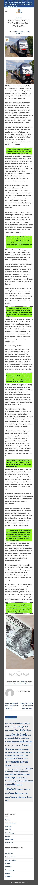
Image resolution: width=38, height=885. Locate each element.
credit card (21, 730)
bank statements (10, 723)
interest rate (12, 761)
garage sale (14, 755)
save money (16, 793)
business (7, 863)
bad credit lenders (10, 860)
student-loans (9, 842)
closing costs (22, 726)
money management (10, 769)
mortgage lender (23, 774)
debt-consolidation (10, 823)
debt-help (8, 826)
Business (19, 723)
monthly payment (21, 769)
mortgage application (20, 771)
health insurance (20, 758)
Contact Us (8, 876)
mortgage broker (11, 774)
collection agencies (13, 683)
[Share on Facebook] (13, 674)
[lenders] (19, 10)
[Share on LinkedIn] (27, 674)
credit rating (15, 738)
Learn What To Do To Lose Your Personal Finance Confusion (27, 705)
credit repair (25, 738)
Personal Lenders (10, 857)
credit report (11, 741)
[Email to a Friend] (20, 674)
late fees (14, 766)
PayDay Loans (9, 853)
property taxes (22, 789)
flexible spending (22, 749)
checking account (10, 726)
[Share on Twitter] (17, 674)
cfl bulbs (27, 723)
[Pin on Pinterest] (24, 674)
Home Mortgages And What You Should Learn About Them (12, 705)
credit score (25, 741)
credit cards (19, 734)
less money (20, 766)
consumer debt (9, 730)
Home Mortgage (10, 870)
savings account (19, 797)
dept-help (8, 829)
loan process (26, 766)
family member (16, 745)
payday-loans (9, 839)
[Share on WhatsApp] (10, 674)
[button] (6, 10)
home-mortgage (10, 833)
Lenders (19, 18)
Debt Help (8, 866)
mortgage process (18, 781)
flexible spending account (14, 752)
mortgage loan (12, 777)
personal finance (25, 683)
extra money (8, 745)
